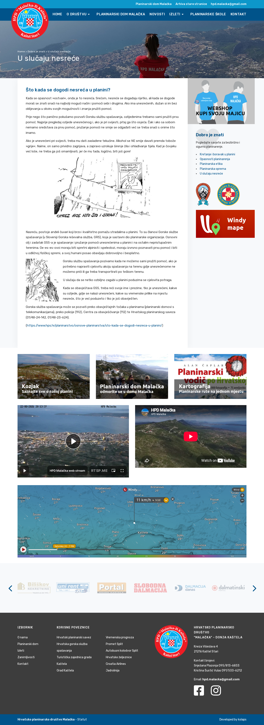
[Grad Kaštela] (229, 588)
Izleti (175, 14)
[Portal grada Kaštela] (73, 588)
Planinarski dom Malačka (154, 4)
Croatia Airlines (116, 664)
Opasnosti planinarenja (215, 159)
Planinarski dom (28, 644)
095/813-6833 (229, 665)
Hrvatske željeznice (119, 657)
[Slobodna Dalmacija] (112, 588)
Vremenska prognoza (120, 637)
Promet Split (114, 644)
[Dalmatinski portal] (190, 588)
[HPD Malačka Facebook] (202, 693)
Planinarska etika (211, 164)
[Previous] (10, 588)
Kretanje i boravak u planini (217, 154)
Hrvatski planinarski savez (74, 637)
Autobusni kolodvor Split (122, 650)
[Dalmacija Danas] (151, 588)
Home (57, 14)
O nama (23, 637)
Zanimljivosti (26, 657)
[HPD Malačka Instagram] (219, 693)
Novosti (157, 14)
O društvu (77, 14)
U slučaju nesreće (211, 173)
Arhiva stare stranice (191, 4)
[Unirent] (35, 588)
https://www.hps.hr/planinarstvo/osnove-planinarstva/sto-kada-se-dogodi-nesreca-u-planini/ (94, 325)
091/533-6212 (232, 670)
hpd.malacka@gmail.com (228, 4)
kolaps (242, 719)
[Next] (254, 588)
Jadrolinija (112, 670)
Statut (82, 719)
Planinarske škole (208, 14)
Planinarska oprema (213, 169)
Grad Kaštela (65, 670)
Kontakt (238, 14)
